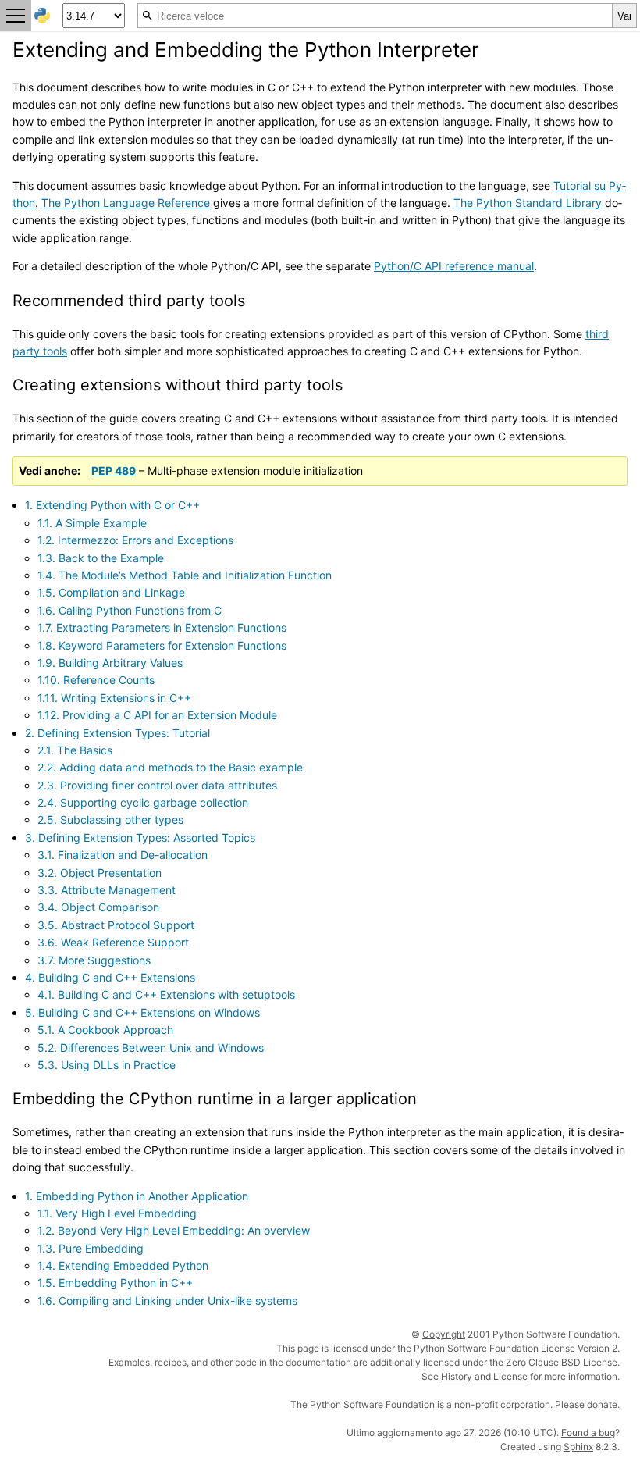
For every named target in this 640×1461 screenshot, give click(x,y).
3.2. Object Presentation (99, 872)
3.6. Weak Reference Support (113, 942)
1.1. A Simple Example (92, 522)
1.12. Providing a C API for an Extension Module (157, 715)
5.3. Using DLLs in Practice (106, 1064)
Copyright (443, 1334)
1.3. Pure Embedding (90, 1248)
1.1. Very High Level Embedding (117, 1213)
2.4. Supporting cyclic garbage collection (142, 802)
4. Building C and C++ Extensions (110, 977)
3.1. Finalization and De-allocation (122, 854)
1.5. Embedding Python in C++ (115, 1282)
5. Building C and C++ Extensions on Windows (142, 1012)
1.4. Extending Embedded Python (122, 1265)
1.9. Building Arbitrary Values (110, 662)
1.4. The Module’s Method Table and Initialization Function (184, 575)
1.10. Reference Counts (96, 679)
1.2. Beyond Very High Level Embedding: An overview (173, 1230)
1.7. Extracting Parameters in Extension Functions (161, 627)
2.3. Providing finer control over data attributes (157, 785)
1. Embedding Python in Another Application (136, 1196)
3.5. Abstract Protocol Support (115, 925)
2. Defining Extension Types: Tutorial (117, 732)
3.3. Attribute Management (106, 889)
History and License (484, 1376)
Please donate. (587, 1404)
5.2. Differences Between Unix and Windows (150, 1047)
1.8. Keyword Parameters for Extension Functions (161, 645)
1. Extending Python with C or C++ (112, 504)
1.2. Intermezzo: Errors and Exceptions (135, 540)
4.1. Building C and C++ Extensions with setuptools (166, 994)
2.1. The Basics (74, 750)
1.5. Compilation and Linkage (111, 592)
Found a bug (588, 1432)
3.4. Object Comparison (98, 907)
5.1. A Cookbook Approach (105, 1029)
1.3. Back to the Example (100, 558)
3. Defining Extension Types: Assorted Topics (140, 837)
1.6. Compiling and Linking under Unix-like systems (167, 1300)
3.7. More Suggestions (94, 960)
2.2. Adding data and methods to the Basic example (170, 767)
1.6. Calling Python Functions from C (129, 610)
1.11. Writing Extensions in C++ (114, 697)
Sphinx (578, 1446)
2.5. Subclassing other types (110, 819)
